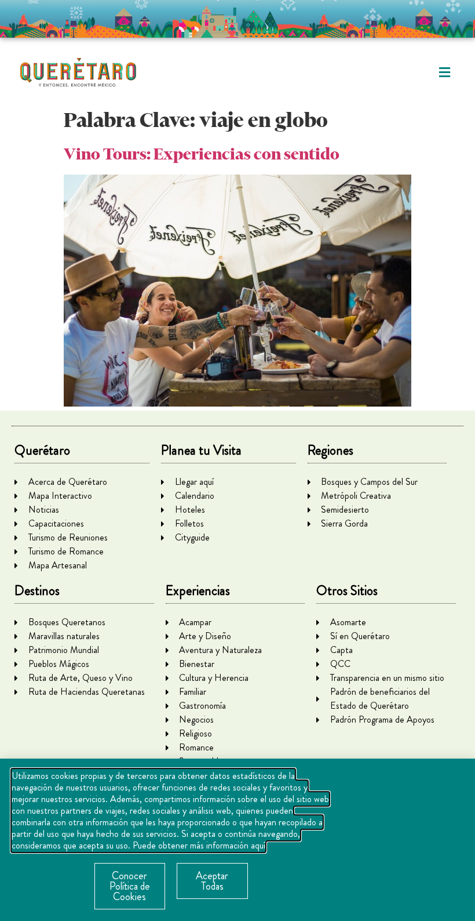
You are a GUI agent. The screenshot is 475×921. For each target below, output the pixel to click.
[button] (444, 73)
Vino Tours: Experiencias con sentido (201, 154)
